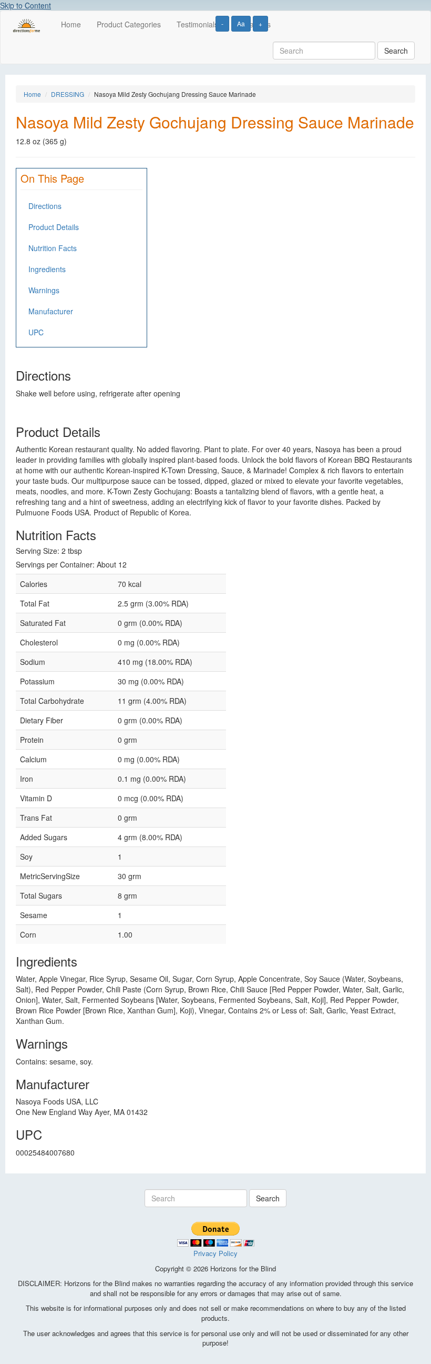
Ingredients (47, 269)
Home (71, 24)
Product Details (53, 227)
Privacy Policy (215, 1253)
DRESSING (67, 93)
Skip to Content (25, 5)
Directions (44, 206)
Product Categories (129, 24)
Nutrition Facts (52, 248)
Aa (241, 23)
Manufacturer (50, 311)
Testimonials (197, 24)
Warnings (43, 290)
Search (396, 50)
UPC (36, 332)
